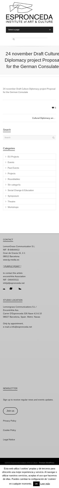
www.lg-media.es (11, 259)
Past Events (13, 168)
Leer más (45, 483)
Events (11, 162)
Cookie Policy (9, 430)
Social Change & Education (21, 190)
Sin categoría (14, 184)
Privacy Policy (9, 421)
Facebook (12, 287)
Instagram (5, 287)
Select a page (14, 30)
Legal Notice (9, 439)
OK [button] (36, 484)
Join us (10, 411)
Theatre (11, 201)
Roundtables (14, 179)
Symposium (13, 196)
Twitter (18, 287)
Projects (11, 173)
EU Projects (13, 156)
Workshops (13, 207)
